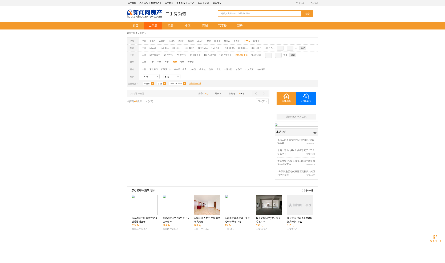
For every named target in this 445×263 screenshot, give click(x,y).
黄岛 (209, 41)
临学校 (202, 69)
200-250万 (230, 48)
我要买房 (306, 101)
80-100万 (176, 48)
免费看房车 (156, 3)
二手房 (191, 3)
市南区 (152, 41)
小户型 (193, 69)
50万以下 (153, 48)
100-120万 (190, 48)
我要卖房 (286, 101)
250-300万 (243, 48)
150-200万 (216, 48)
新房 (240, 25)
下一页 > (262, 101)
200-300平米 (176, 83)
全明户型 (228, 69)
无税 (218, 69)
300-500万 (257, 48)
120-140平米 (210, 55)
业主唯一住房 (180, 69)
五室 (182, 62)
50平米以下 (154, 55)
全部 (144, 41)
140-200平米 (225, 55)
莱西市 (236, 41)
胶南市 (227, 41)
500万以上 (270, 48)
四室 (160, 83)
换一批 (309, 190)
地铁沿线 (261, 69)
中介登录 (300, 3)
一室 (151, 62)
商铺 (205, 25)
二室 (159, 62)
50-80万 (165, 48)
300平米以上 (257, 55)
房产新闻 (169, 3)
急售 (211, 69)
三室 (166, 62)
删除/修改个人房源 (296, 117)
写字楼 (222, 25)
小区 (188, 25)
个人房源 (249, 69)
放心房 (239, 69)
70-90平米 (181, 55)
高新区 (200, 41)
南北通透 (153, 69)
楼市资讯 (180, 3)
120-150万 (203, 48)
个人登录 (314, 3)
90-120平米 (195, 55)
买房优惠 (143, 3)
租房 (200, 3)
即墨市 (217, 41)
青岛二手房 (132, 33)
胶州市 (256, 41)
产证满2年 (166, 69)
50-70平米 (168, 55)
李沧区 (181, 41)
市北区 (162, 41)
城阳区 (191, 41)
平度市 (143, 33)
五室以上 (192, 62)
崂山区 (172, 41)
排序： (204, 93)
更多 (315, 132)
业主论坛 (217, 3)
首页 (135, 25)
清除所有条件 (195, 83)
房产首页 (132, 3)
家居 (207, 3)
